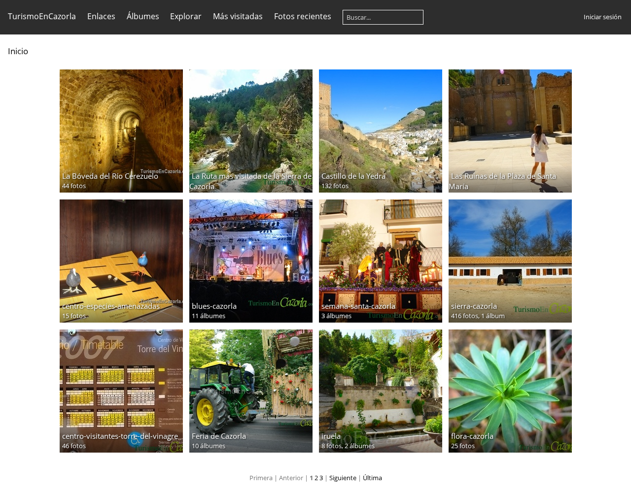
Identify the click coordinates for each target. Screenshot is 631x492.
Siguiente (342, 477)
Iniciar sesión (603, 16)
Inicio (18, 51)
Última (372, 477)
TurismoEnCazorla (42, 16)
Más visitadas (238, 16)
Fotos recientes (302, 16)
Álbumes (143, 16)
